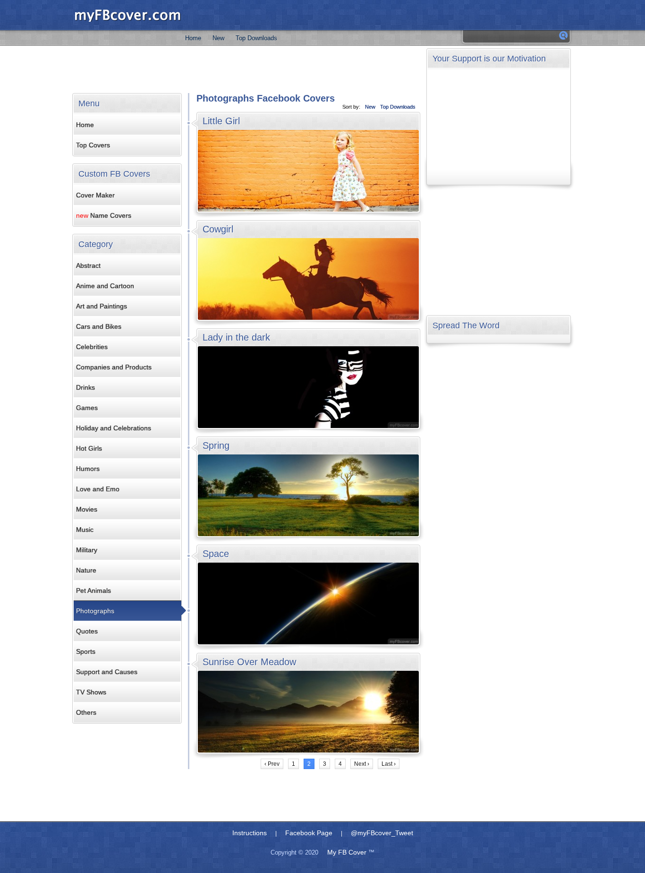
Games (87, 407)
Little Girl (221, 121)
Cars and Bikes (98, 326)
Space (216, 553)
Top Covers (93, 145)
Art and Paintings (101, 306)
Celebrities (92, 347)
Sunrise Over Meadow (249, 662)
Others (86, 712)
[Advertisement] (246, 69)
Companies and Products (114, 367)
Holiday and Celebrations (113, 428)
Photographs (95, 611)
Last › (389, 764)
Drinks (85, 387)
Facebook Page (308, 833)
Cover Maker (95, 195)
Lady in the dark (236, 337)
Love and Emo (97, 489)
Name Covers (103, 215)
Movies (86, 509)
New (218, 38)
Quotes (87, 631)
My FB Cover (346, 852)
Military (86, 550)
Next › (361, 764)
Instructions (249, 833)
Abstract (88, 265)
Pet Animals (93, 590)
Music (84, 529)
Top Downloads (256, 38)
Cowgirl (218, 229)
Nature (86, 570)
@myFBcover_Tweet (382, 833)
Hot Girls (89, 448)
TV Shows (91, 692)
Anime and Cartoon (105, 286)
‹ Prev (272, 764)
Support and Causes (106, 672)
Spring (216, 445)
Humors (88, 468)
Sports (85, 651)
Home (193, 38)
